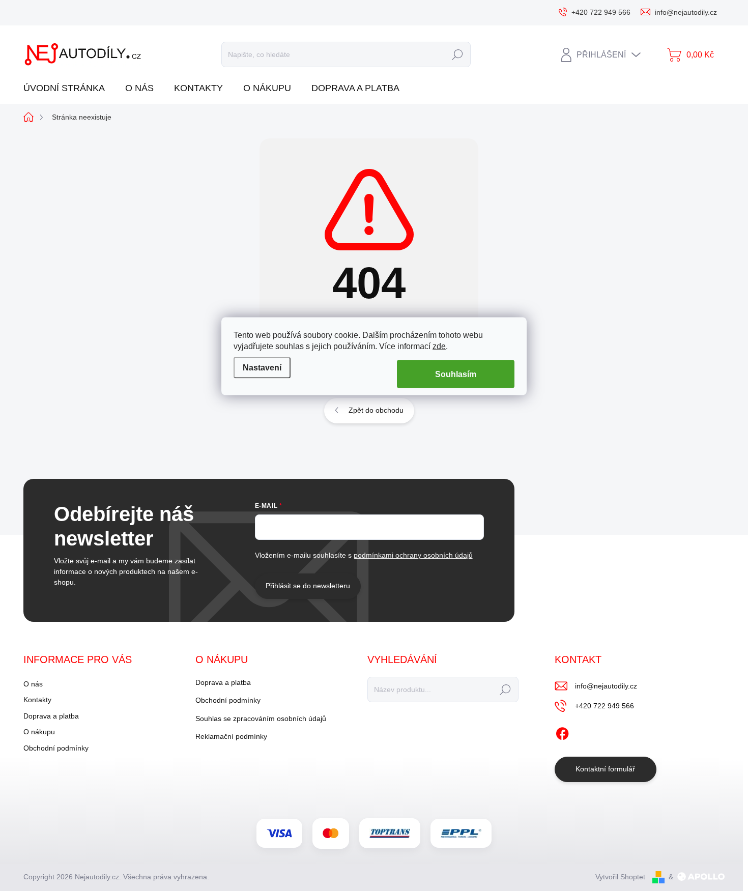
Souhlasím (455, 374)
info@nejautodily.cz (606, 686)
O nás (33, 684)
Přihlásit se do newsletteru (308, 586)
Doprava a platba (51, 716)
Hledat (457, 54)
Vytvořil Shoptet (620, 877)
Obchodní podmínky (56, 748)
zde (439, 346)
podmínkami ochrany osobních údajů (413, 555)
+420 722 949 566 (604, 706)
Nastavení (262, 367)
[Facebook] (562, 731)
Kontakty (37, 700)
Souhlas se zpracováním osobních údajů (260, 718)
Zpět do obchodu (376, 410)
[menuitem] (67, 88)
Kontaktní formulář (605, 769)
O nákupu (39, 732)
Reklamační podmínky (231, 736)
